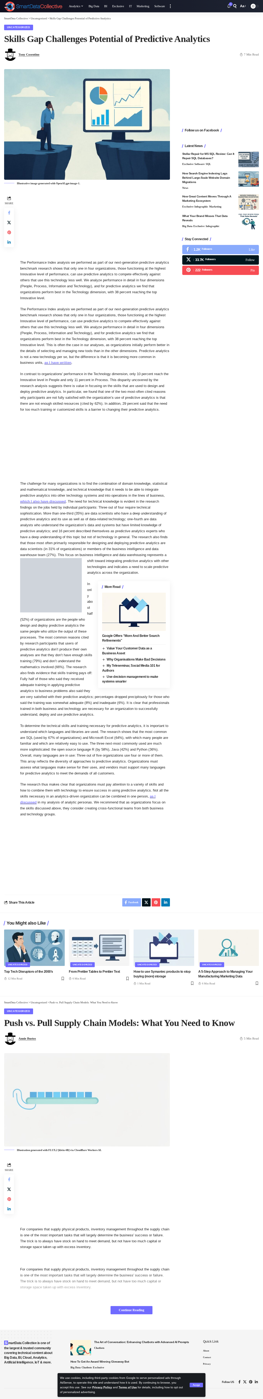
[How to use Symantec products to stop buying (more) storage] (164, 948)
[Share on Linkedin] (9, 242)
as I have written (57, 363)
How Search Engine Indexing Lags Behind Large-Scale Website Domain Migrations (206, 178)
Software (199, 164)
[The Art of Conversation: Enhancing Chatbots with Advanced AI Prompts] (80, 1347)
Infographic (201, 206)
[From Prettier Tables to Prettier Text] (99, 948)
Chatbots (99, 1347)
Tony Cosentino (28, 54)
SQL (208, 164)
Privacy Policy (102, 1387)
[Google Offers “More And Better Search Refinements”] (134, 612)
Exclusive (188, 164)
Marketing (215, 206)
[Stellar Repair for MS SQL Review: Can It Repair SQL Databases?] (248, 159)
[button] (196, 1385)
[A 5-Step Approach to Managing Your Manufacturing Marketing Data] (228, 948)
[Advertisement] (95, 224)
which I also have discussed (43, 501)
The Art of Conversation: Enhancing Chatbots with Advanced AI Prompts (141, 1342)
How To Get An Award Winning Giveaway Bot (99, 1361)
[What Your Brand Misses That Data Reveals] (248, 221)
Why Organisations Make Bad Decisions (136, 659)
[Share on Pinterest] (9, 232)
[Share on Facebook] (9, 213)
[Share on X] (9, 222)
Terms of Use (128, 1387)
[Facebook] (220, 249)
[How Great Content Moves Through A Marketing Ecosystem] (248, 202)
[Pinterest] (220, 270)
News (185, 187)
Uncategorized (18, 27)
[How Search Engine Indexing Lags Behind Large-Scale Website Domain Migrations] (248, 179)
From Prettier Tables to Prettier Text (94, 971)
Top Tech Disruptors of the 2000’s (28, 971)
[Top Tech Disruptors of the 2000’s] (34, 948)
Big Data (187, 226)
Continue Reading (131, 1310)
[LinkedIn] (256, 1382)
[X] (220, 259)
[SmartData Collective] (33, 6)
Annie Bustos (27, 1038)
